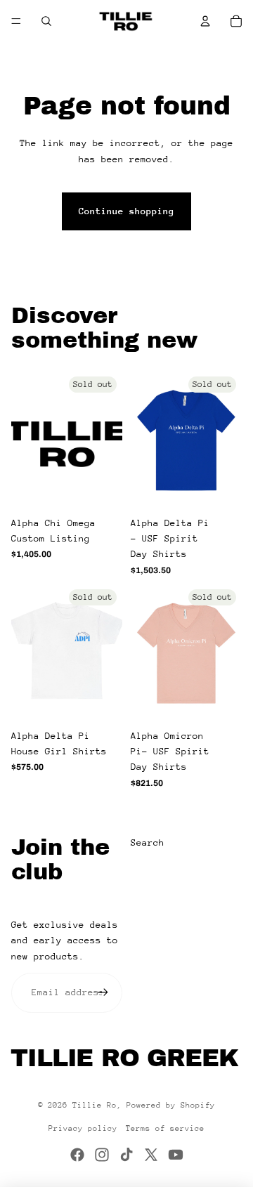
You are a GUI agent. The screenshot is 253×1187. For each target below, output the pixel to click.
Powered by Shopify (170, 1105)
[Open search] (46, 21)
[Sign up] (102, 992)
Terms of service (165, 1128)
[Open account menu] (205, 21)
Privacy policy (82, 1128)
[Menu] (16, 21)
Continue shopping (126, 211)
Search (147, 842)
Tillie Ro (94, 1105)
